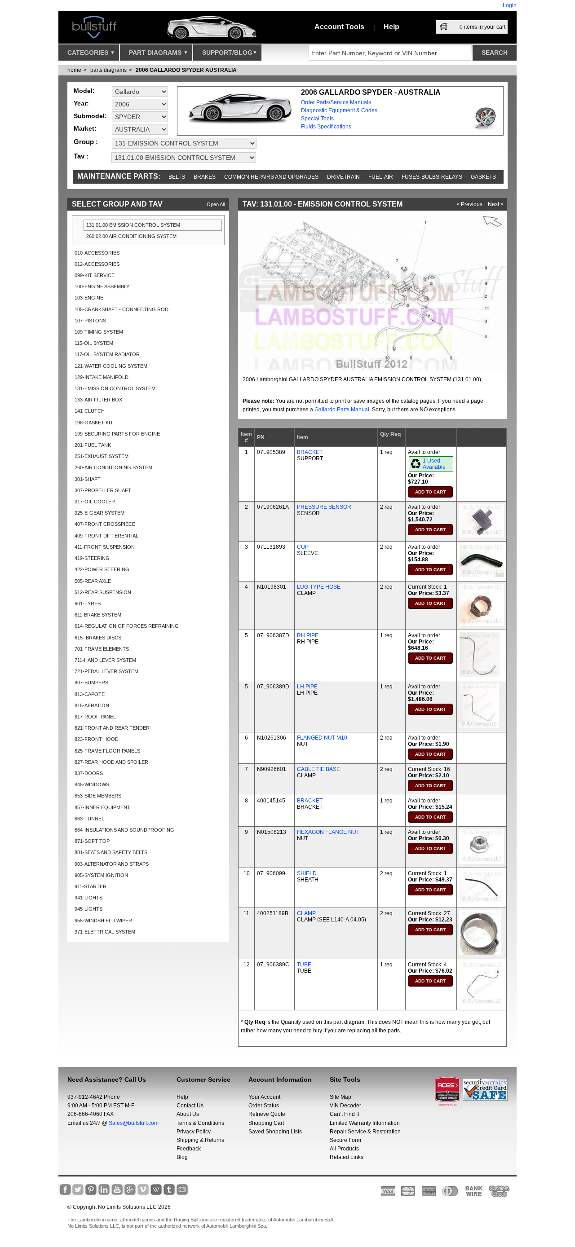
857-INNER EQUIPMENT (102, 807)
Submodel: (90, 115)
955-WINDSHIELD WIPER (103, 920)
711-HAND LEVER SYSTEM (105, 660)
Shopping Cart (266, 1123)
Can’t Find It (344, 1114)
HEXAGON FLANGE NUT (328, 832)
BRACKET (310, 452)
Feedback (189, 1149)
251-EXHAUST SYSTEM (101, 456)
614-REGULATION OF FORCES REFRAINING (127, 626)
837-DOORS (89, 773)
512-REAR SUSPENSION (103, 592)
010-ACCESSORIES (97, 253)
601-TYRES (88, 603)
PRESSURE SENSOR (324, 507)
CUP (303, 547)
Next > (496, 204)
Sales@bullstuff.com (134, 1123)
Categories (88, 52)
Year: (81, 103)
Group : (86, 141)
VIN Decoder (345, 1105)
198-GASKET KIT (94, 422)
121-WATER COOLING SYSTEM (111, 366)
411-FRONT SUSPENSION (105, 547)
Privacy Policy (194, 1131)
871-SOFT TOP (92, 841)
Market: (85, 128)
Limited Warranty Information (365, 1123)
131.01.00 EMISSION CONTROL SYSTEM (133, 225)
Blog (182, 1157)
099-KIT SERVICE (95, 275)
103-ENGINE (89, 297)
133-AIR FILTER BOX (98, 399)
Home (74, 70)
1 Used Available (434, 464)
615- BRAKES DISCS (98, 637)
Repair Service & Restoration (365, 1131)
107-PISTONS (90, 320)
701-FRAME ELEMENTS (102, 649)
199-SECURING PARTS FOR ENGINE (117, 433)
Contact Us (190, 1105)
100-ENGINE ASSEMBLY (102, 286)
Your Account (264, 1097)
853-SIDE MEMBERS (98, 795)
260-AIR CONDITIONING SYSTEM (113, 467)
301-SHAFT (88, 479)
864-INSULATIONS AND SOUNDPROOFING (124, 830)
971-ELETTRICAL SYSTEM (105, 931)
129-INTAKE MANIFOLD (101, 377)
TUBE (304, 964)
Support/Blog (227, 52)
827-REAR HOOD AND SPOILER (111, 762)
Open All (216, 204)
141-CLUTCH (90, 411)
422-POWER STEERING (102, 569)
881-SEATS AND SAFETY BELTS (111, 852)
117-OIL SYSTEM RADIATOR (107, 354)
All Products (344, 1149)
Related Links (346, 1157)
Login (510, 5)
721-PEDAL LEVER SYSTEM (106, 671)
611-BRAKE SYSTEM (98, 614)
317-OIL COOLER (95, 501)
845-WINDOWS (92, 784)
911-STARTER (90, 886)
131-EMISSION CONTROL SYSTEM (115, 388)
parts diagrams (108, 70)
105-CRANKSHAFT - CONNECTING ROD (121, 309)
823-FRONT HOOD (97, 739)
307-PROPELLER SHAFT (103, 490)
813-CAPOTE (90, 694)
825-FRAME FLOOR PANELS (107, 750)
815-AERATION (92, 705)
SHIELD (307, 873)
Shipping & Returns (200, 1140)
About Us (188, 1114)
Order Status (263, 1105)
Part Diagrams (156, 52)
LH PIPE (307, 686)
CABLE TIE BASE (318, 769)
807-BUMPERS (91, 682)
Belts (176, 177)
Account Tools (339, 27)
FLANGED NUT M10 (322, 738)
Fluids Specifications (326, 126)
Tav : (81, 156)
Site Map (340, 1097)
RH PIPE (307, 635)
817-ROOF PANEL (95, 716)
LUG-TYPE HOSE (319, 587)
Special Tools (317, 118)
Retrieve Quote (266, 1114)
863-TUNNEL (89, 818)
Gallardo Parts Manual (341, 409)
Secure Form (345, 1140)
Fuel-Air (380, 177)
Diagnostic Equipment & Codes (339, 110)
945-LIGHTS (88, 909)
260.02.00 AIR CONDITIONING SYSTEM (131, 236)
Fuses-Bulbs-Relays (432, 177)
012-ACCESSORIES (97, 264)
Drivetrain (343, 177)
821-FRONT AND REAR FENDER (112, 728)
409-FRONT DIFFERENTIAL (106, 535)
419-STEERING (92, 558)
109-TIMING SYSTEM (99, 332)
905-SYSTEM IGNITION (101, 875)
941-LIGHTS (88, 897)
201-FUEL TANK (93, 445)
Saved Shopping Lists (275, 1131)
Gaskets (483, 177)
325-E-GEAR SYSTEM (99, 513)
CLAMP (306, 913)
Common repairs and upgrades (271, 177)
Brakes (205, 177)
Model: (84, 90)
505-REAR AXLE (93, 581)
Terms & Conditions (200, 1123)
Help (391, 27)
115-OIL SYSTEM (94, 343)
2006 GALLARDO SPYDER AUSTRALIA (186, 70)
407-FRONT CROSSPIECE (105, 524)
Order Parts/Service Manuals (336, 102)
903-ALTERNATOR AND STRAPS (112, 864)
